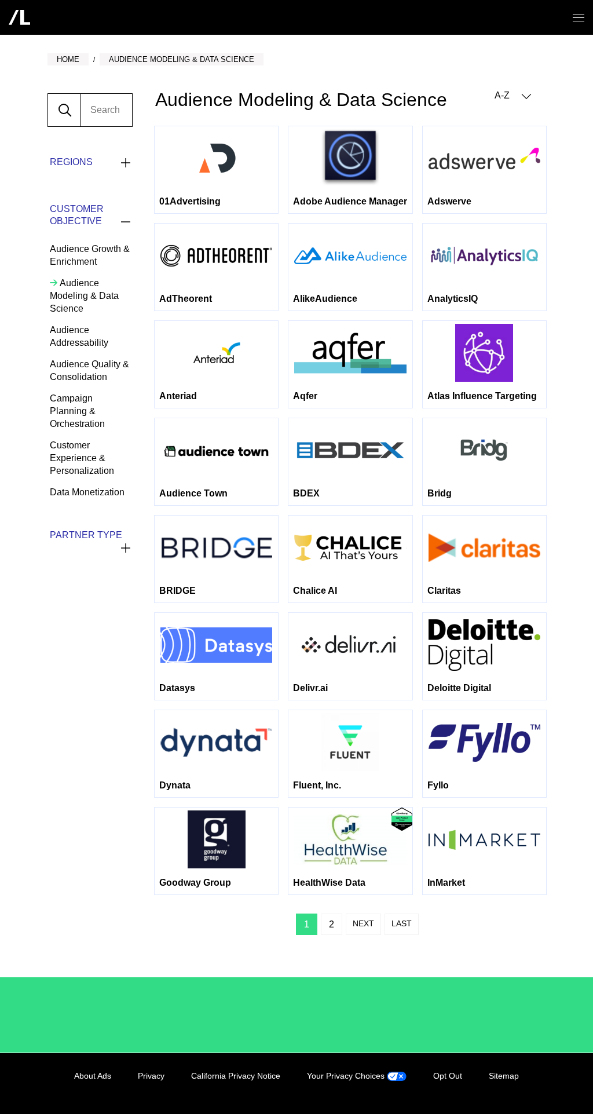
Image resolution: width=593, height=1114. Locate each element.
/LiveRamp (88, 1015)
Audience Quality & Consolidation (89, 370)
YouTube (536, 1089)
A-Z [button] (503, 95)
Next (363, 923)
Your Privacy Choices (347, 1075)
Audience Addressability (79, 336)
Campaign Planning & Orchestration (77, 411)
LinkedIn (465, 1089)
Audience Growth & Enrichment (90, 255)
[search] (106, 110)
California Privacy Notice (235, 1075)
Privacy (151, 1075)
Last (401, 923)
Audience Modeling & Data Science (84, 295)
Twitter (512, 1089)
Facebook (488, 1089)
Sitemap (504, 1075)
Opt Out (447, 1075)
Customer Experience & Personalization (82, 458)
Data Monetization (87, 492)
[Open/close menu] (578, 17)
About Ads (92, 1075)
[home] (19, 17)
